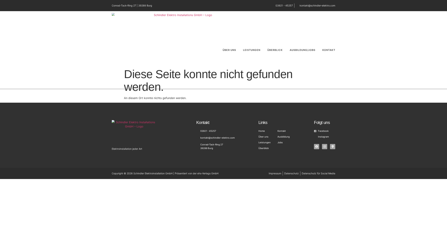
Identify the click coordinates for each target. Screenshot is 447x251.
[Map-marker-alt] (332, 146)
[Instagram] (324, 146)
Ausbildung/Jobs (302, 49)
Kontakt (328, 49)
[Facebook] (316, 146)
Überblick (275, 49)
